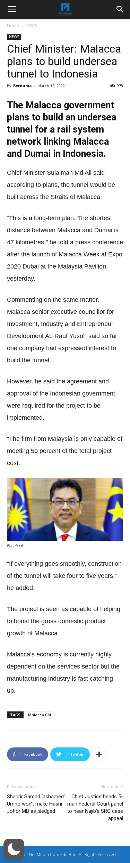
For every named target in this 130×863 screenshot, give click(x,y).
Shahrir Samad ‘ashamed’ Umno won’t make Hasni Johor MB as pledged (36, 803)
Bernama (22, 85)
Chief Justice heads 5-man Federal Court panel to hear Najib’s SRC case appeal (95, 807)
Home (13, 26)
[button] (13, 849)
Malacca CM (39, 714)
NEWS (31, 26)
